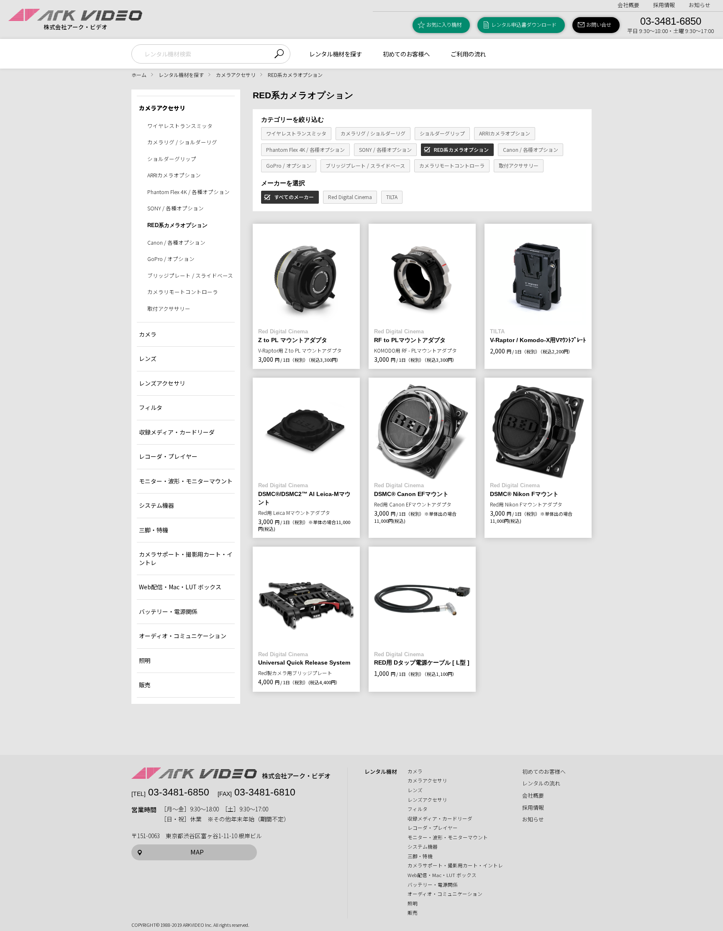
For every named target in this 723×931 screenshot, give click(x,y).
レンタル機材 (380, 771)
